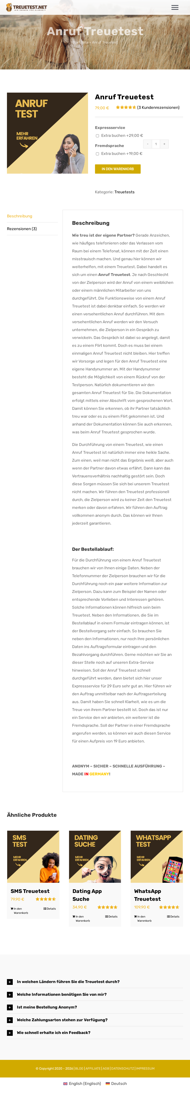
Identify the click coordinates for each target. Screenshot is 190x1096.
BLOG (79, 1069)
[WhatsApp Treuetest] (157, 857)
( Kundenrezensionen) (158, 107)
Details (51, 908)
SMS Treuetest (30, 891)
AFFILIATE (93, 1069)
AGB (106, 1069)
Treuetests (124, 192)
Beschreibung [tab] (19, 216)
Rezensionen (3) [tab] (22, 228)
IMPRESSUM (145, 1069)
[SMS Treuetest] (33, 857)
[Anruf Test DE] (47, 133)
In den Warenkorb (118, 169)
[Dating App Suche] (95, 857)
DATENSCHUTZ (122, 1069)
